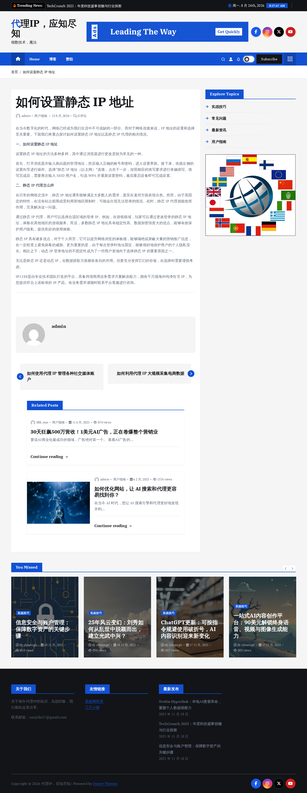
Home (34, 59)
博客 (52, 59)
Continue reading (48, 456)
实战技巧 (219, 106)
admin (26, 116)
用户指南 (40, 116)
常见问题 (219, 118)
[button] (286, 568)
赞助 (69, 59)
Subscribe (269, 59)
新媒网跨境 (94, 701)
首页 (14, 72)
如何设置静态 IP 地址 (39, 72)
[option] (44, 617)
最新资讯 (219, 129)
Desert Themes (105, 783)
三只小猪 (92, 707)
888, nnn (42, 422)
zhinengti (30, 645)
